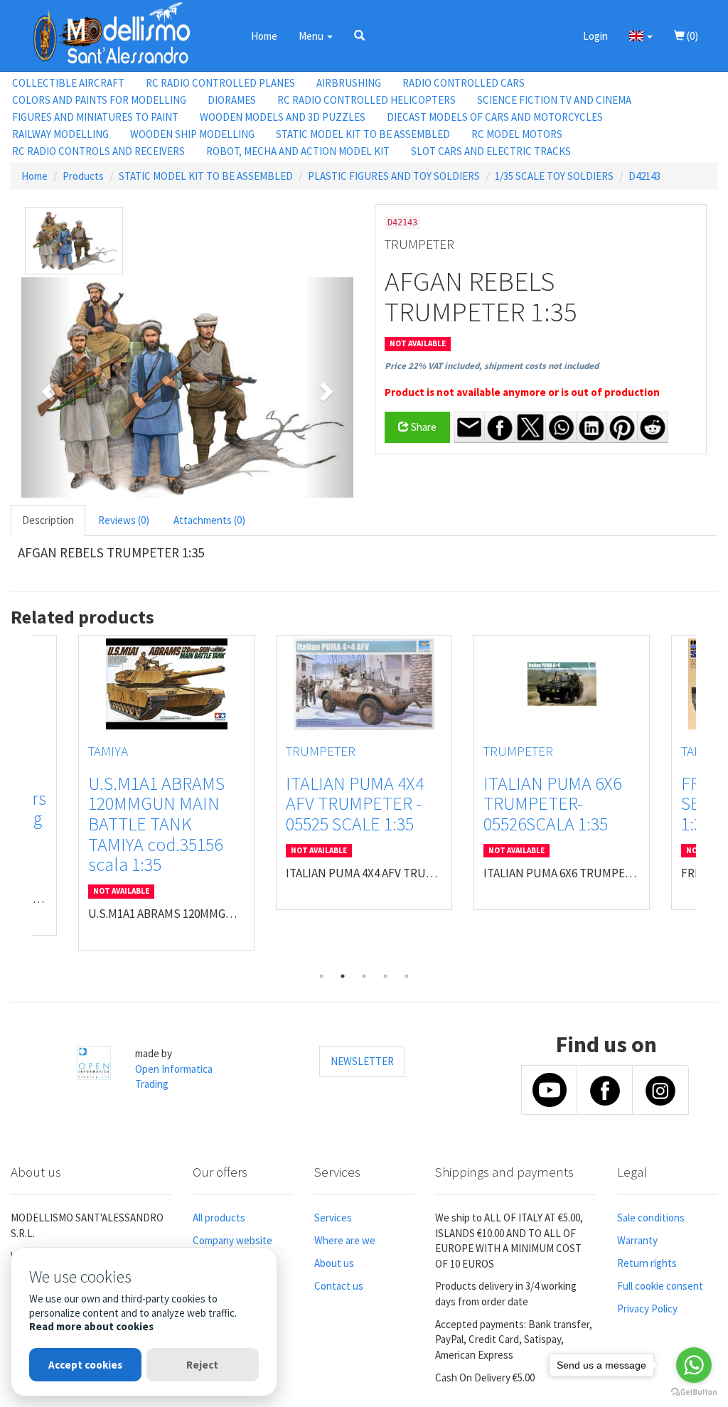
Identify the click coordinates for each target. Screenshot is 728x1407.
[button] (359, 35)
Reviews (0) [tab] (123, 520)
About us (334, 1263)
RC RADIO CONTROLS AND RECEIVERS (98, 151)
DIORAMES (232, 100)
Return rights (647, 1263)
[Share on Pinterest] (622, 427)
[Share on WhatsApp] (561, 427)
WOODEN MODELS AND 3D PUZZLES (282, 117)
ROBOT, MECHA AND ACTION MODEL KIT (298, 151)
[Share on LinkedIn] (591, 427)
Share (423, 427)
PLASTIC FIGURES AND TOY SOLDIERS (394, 176)
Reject (202, 1364)
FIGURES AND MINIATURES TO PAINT (95, 117)
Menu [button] (312, 36)
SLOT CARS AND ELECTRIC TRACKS (491, 151)
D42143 (644, 176)
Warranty (637, 1240)
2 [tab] (343, 976)
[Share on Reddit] (652, 427)
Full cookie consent (660, 1286)
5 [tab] (407, 976)
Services (333, 1217)
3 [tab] (364, 976)
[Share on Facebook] (499, 427)
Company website (232, 1240)
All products (219, 1217)
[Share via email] (469, 427)
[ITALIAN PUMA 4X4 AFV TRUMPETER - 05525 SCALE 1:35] (364, 683)
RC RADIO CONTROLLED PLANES (220, 83)
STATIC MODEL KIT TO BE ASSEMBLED (363, 134)
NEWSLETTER (362, 1061)
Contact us (338, 1286)
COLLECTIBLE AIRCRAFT (68, 83)
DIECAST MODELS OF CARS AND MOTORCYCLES (495, 117)
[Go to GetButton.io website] (694, 1392)
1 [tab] (321, 976)
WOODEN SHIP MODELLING (192, 134)
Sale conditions (651, 1217)
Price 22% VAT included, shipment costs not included (492, 366)
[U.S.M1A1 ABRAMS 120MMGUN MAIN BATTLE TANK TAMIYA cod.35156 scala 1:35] (166, 683)
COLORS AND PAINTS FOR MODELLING (99, 100)
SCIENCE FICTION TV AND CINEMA (554, 100)
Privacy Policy (647, 1308)
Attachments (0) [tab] (209, 520)
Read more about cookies (91, 1326)
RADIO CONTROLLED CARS (463, 83)
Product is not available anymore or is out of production (522, 392)
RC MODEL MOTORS (516, 134)
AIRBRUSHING (348, 83)
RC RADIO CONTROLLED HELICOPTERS (366, 100)
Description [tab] (48, 520)
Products (83, 176)
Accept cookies (85, 1364)
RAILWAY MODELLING (60, 134)
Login (595, 36)
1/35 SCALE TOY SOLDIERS (554, 176)
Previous (21, 800)
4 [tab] (385, 976)
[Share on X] (530, 427)
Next (707, 800)
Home (264, 36)
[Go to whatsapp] (694, 1365)
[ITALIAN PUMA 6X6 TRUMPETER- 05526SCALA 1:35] (561, 683)
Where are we (344, 1240)
